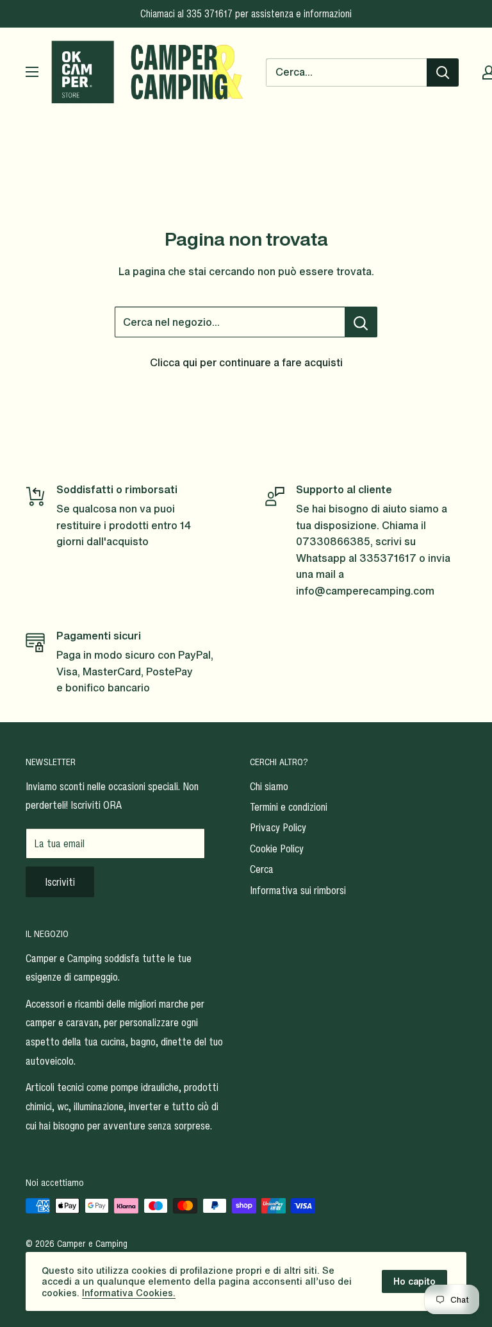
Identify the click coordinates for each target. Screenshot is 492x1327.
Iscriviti (60, 882)
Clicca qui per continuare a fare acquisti (246, 362)
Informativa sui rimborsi (298, 890)
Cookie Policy (277, 848)
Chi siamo (269, 786)
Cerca (262, 869)
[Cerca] (443, 72)
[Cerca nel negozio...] (361, 322)
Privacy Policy (278, 827)
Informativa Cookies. (129, 1292)
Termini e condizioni (288, 807)
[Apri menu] (32, 72)
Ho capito (414, 1281)
